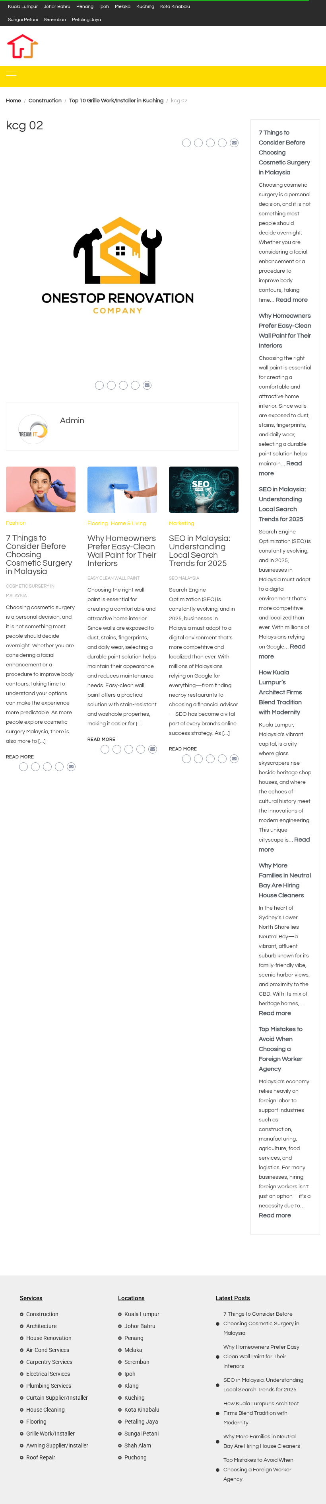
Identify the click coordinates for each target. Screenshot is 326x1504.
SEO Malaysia (184, 578)
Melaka (122, 6)
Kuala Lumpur (23, 6)
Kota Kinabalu (175, 6)
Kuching (145, 6)
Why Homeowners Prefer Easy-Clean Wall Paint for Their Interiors (121, 551)
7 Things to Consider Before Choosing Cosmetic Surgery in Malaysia (39, 555)
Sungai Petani (23, 19)
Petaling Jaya (86, 19)
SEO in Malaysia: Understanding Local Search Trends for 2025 (199, 551)
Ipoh (104, 6)
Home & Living (128, 523)
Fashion (16, 523)
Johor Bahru (57, 6)
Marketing (181, 523)
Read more (292, 300)
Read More (20, 757)
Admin (72, 420)
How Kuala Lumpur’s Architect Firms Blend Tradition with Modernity (280, 692)
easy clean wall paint (113, 578)
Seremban (55, 19)
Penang (84, 6)
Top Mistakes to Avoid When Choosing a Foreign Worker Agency (281, 1049)
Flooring (97, 523)
